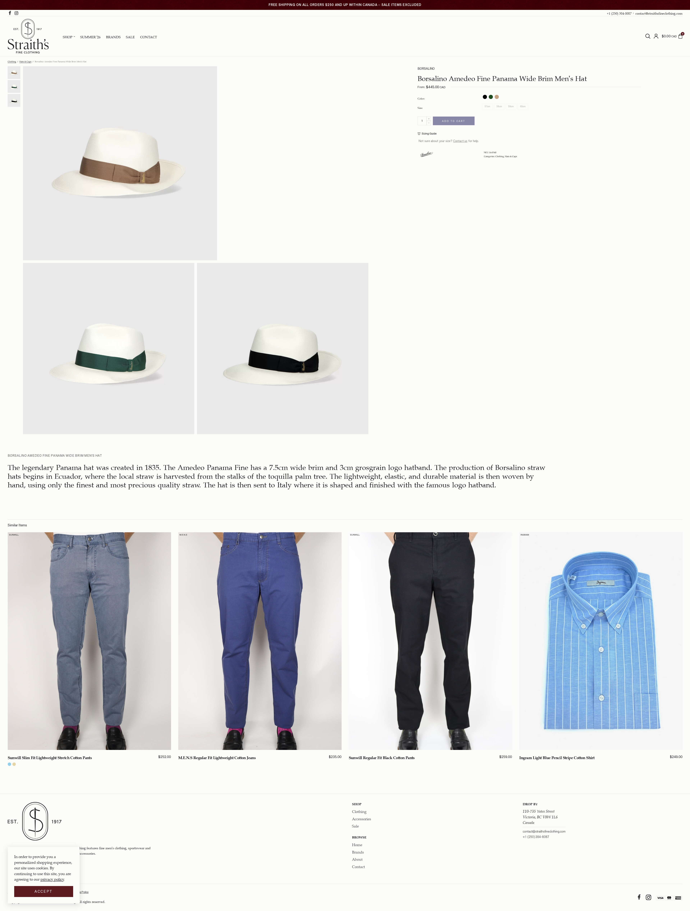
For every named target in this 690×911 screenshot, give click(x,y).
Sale (130, 36)
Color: (421, 98)
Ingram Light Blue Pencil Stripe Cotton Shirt (557, 757)
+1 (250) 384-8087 (619, 13)
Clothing (12, 61)
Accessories (361, 818)
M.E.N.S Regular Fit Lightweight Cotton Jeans (217, 757)
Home (357, 844)
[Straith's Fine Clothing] (28, 36)
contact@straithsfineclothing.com (658, 13)
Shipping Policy (80, 892)
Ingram (525, 534)
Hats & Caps (25, 61)
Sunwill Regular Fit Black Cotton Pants (382, 757)
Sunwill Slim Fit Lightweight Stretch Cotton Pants (50, 757)
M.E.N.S (183, 534)
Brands (113, 36)
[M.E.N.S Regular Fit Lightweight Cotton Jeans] (260, 641)
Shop (67, 36)
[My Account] (656, 36)
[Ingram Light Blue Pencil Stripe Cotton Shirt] (601, 641)
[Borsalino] (427, 154)
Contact (148, 36)
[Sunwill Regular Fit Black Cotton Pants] (430, 641)
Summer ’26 (90, 36)
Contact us (460, 141)
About (357, 859)
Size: (420, 107)
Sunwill (14, 534)
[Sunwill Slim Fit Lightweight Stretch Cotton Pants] (89, 641)
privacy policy (52, 879)
